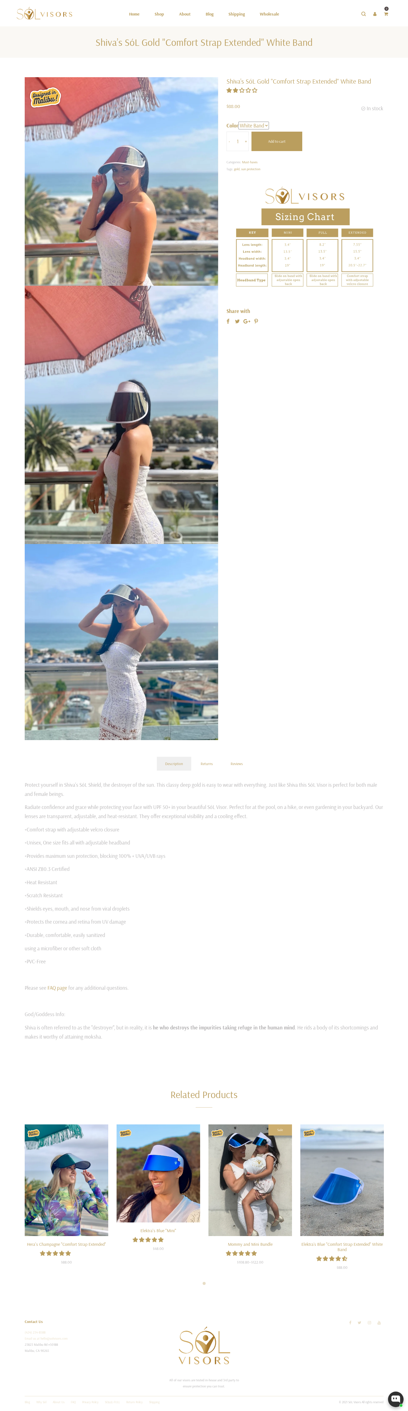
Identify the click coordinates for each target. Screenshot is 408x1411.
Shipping (154, 1402)
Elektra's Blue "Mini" (158, 1230)
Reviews (237, 763)
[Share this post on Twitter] (237, 321)
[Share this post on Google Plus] (246, 321)
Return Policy (134, 1402)
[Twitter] (359, 1322)
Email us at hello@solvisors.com (46, 1338)
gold (237, 169)
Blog (27, 1402)
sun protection (250, 169)
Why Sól (41, 1402)
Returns (207, 763)
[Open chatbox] (396, 1399)
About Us (58, 1402)
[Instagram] (369, 1322)
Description (174, 763)
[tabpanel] (66, 1198)
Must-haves (250, 162)
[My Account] (374, 13)
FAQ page (57, 987)
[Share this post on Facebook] (228, 321)
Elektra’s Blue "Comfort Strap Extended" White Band (342, 1246)
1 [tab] (204, 1283)
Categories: (233, 162)
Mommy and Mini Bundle (250, 1244)
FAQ (73, 1402)
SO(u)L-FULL (112, 1402)
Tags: (229, 169)
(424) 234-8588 (35, 1332)
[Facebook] (350, 1322)
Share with (238, 311)
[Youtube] (379, 1322)
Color (232, 125)
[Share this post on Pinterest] (256, 321)
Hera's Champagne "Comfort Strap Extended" (66, 1244)
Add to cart (277, 141)
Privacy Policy (90, 1402)
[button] (242, 90)
